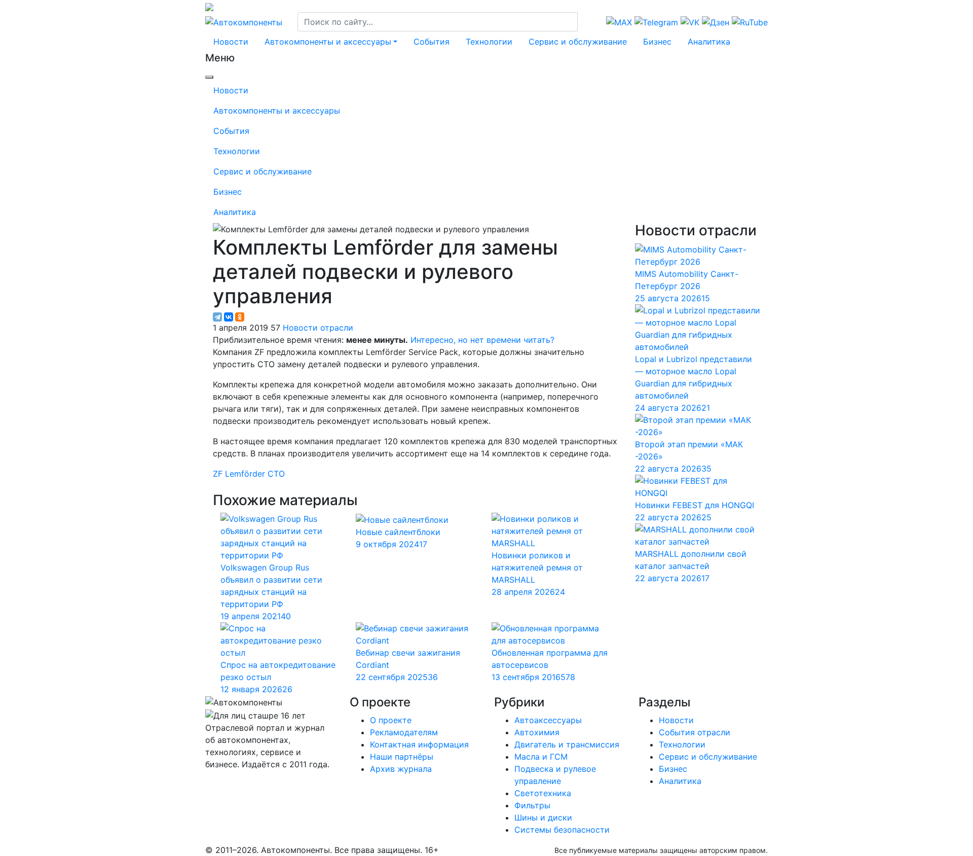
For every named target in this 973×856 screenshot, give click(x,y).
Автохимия (536, 732)
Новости (230, 42)
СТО (276, 474)
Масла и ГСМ (541, 757)
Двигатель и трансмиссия (566, 744)
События (432, 42)
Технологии (489, 42)
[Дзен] (214, 784)
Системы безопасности (562, 830)
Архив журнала (401, 769)
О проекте (390, 720)
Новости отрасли (318, 328)
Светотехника (542, 793)
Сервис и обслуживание (578, 42)
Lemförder (245, 474)
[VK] (211, 784)
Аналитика (709, 42)
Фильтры (532, 805)
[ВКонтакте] (228, 317)
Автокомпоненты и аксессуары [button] (328, 42)
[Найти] (584, 21)
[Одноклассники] (239, 317)
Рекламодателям (404, 732)
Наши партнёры (401, 757)
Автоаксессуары (548, 720)
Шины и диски (543, 817)
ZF (217, 474)
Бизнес (657, 42)
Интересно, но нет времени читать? (482, 340)
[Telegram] (217, 317)
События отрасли (694, 732)
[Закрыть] (209, 77)
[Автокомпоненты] (243, 21)
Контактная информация (419, 744)
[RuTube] (206, 784)
